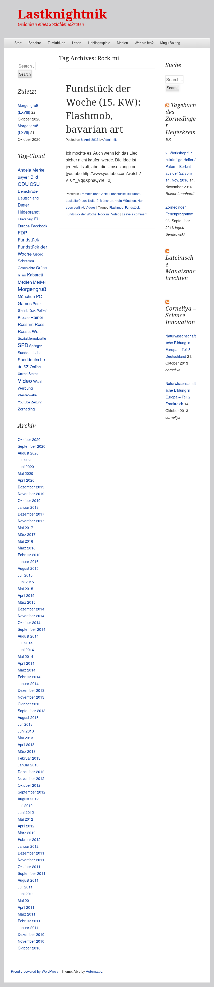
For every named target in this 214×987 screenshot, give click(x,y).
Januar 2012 (28, 846)
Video (115, 214)
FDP (22, 232)
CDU (23, 183)
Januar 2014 (28, 683)
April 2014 (26, 663)
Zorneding (26, 408)
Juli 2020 (25, 459)
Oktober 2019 (29, 500)
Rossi (40, 324)
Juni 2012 (26, 812)
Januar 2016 (28, 561)
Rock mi (104, 214)
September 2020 (31, 446)
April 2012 (26, 825)
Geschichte (26, 267)
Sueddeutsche (29, 352)
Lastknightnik (62, 14)
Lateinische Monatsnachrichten (180, 268)
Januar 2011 (28, 927)
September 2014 (31, 629)
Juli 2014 (25, 642)
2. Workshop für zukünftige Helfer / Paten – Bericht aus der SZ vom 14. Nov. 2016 (180, 166)
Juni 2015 (26, 581)
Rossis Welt (29, 331)
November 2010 (31, 941)
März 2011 (26, 914)
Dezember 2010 (31, 934)
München (26, 296)
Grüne (41, 267)
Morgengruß (32, 289)
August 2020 (28, 453)
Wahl (37, 381)
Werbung (25, 388)
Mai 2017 (25, 527)
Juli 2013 (25, 724)
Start (18, 43)
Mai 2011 (25, 900)
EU (36, 218)
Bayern (23, 177)
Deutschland (28, 198)
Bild (34, 177)
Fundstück (132, 207)
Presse (23, 317)
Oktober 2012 (29, 785)
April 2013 (26, 744)
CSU (35, 183)
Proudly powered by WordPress (34, 971)
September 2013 (31, 710)
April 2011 (26, 907)
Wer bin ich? (144, 43)
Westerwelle (27, 394)
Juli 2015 (25, 575)
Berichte (34, 43)
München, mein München (118, 201)
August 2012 (28, 798)
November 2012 (31, 778)
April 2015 (26, 595)
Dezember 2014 (31, 608)
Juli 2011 (25, 886)
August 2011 (28, 880)
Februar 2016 (29, 554)
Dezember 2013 (31, 690)
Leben (76, 43)
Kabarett (35, 274)
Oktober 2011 (29, 866)
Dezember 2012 (31, 771)
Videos (91, 207)
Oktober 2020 (29, 439)
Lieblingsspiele (99, 43)
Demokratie (28, 191)
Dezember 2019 (31, 486)
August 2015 (28, 568)
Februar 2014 (29, 676)
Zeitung (36, 401)
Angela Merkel (31, 170)
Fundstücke (117, 194)
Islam (22, 275)
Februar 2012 (29, 839)
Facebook (39, 225)
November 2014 (31, 615)
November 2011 (31, 859)
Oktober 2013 (29, 703)
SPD (23, 345)
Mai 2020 (25, 473)
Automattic (94, 971)
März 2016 (26, 547)
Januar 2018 (28, 507)
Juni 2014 (26, 649)
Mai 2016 (25, 541)
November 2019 (31, 493)
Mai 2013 (25, 737)
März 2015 (26, 602)
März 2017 (26, 534)
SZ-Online (32, 366)
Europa (24, 225)
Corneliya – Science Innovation (180, 315)
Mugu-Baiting (170, 43)
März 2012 (26, 832)
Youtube (24, 401)
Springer (35, 345)
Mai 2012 (25, 819)
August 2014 (28, 636)
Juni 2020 (26, 466)
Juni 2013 (26, 731)
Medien (122, 43)
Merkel (39, 282)
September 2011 (31, 873)
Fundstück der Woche (81, 214)
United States (28, 373)
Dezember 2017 (31, 514)
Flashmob (116, 207)
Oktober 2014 (29, 622)
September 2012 (31, 792)
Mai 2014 (25, 656)
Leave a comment (134, 214)
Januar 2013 (28, 764)
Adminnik (110, 140)
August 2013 (28, 717)
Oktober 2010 (29, 947)
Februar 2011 (29, 920)
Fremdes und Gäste (94, 194)
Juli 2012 (25, 805)
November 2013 (31, 697)
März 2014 (26, 670)
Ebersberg (25, 218)
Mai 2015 (25, 588)
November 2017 (31, 520)
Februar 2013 (29, 758)
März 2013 (26, 751)
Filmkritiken (56, 43)
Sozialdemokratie (32, 338)
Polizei (42, 310)
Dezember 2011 (31, 853)
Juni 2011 (26, 893)
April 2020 (26, 480)
